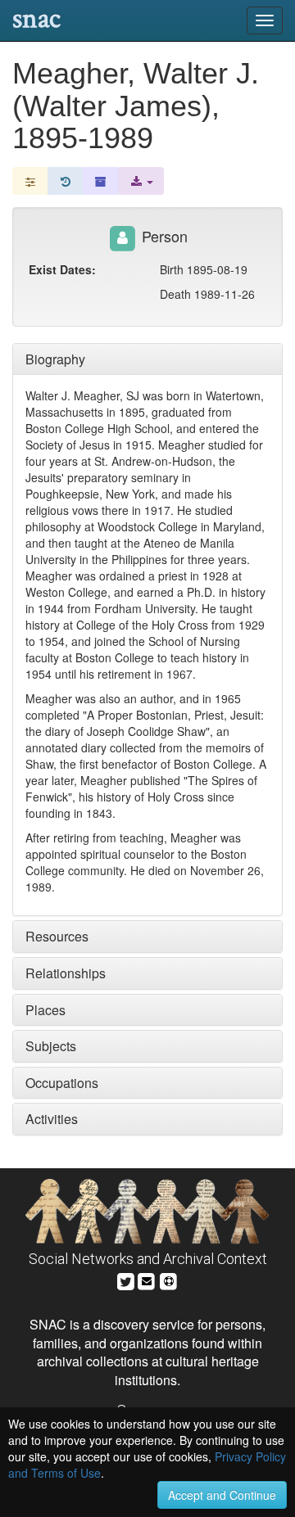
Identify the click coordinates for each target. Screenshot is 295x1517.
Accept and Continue (222, 1495)
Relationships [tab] (65, 973)
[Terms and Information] (169, 1279)
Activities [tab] (51, 1118)
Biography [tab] (55, 359)
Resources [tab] (56, 936)
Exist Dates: (62, 269)
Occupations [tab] (61, 1082)
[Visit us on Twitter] (125, 1279)
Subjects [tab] (50, 1045)
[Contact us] (147, 1279)
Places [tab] (45, 1009)
